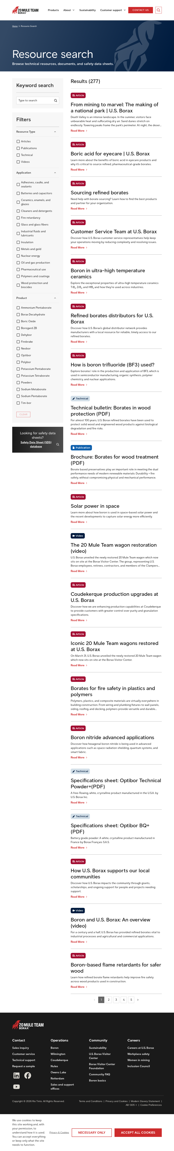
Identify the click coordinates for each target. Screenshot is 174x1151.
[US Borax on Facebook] (27, 1076)
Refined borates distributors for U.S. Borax (112, 319)
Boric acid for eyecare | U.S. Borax (110, 154)
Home (15, 26)
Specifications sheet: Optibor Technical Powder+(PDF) (116, 783)
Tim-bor (26, 403)
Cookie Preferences (151, 1105)
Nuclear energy (30, 255)
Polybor (26, 362)
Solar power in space (95, 506)
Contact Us (141, 10)
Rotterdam (57, 1078)
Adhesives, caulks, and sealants (35, 184)
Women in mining (138, 1060)
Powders (26, 382)
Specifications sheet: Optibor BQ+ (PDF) (110, 828)
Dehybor (26, 335)
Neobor (26, 348)
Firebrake (27, 341)
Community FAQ (99, 1074)
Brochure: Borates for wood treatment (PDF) (115, 460)
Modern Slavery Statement (145, 1101)
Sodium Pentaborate (34, 396)
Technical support (23, 1060)
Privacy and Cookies (117, 1101)
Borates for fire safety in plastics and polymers (113, 691)
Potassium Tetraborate (35, 375)
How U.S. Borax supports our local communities (110, 874)
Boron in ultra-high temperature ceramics (108, 273)
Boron (55, 1047)
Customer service (23, 1054)
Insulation (27, 242)
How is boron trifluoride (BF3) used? (112, 365)
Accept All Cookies (138, 1133)
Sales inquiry (20, 1047)
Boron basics (97, 1080)
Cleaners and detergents (36, 211)
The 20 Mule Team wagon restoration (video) (114, 548)
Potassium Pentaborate (36, 369)
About (67, 10)
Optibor (26, 355)
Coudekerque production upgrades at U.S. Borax (114, 597)
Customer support (111, 10)
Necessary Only (91, 1133)
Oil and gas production (35, 262)
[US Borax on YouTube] (16, 1087)
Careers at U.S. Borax (140, 1047)
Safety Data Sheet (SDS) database (36, 444)
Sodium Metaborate (33, 389)
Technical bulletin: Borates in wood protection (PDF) (111, 411)
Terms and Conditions (90, 1101)
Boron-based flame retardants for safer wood (116, 968)
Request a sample (23, 1066)
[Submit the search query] (56, 100)
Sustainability (87, 10)
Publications (29, 148)
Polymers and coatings (35, 276)
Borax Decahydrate (33, 314)
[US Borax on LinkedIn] (16, 1076)
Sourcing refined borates (99, 193)
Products (53, 10)
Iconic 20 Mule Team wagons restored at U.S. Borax (114, 646)
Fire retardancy (30, 217)
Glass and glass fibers (34, 224)
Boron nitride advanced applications (112, 737)
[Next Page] (138, 999)
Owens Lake (58, 1072)
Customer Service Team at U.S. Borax (114, 232)
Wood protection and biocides (34, 285)
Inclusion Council (138, 1066)
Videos (25, 161)
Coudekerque (59, 1060)
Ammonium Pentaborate (36, 307)
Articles (26, 141)
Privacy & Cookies (59, 1132)
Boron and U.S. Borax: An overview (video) (110, 923)
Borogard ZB (29, 328)
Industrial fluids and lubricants (33, 233)
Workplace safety (138, 1054)
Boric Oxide (28, 321)
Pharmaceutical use (33, 269)
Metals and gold (31, 249)
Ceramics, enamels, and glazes (35, 202)
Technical (27, 155)
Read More (77, 130)
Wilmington (58, 1054)
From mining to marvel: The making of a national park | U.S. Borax (114, 108)
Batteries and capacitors (36, 193)
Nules (54, 1066)
